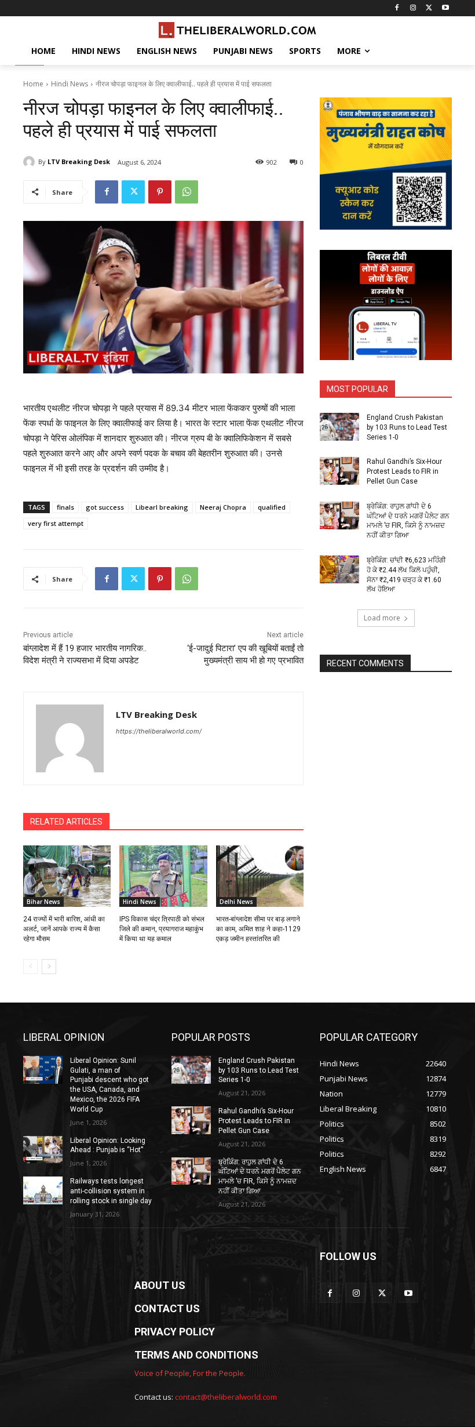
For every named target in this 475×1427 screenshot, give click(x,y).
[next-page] (49, 966)
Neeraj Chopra (223, 507)
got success (105, 507)
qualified (272, 507)
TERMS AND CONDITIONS (196, 1355)
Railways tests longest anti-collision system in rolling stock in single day (111, 1191)
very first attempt (55, 523)
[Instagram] (413, 8)
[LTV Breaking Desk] (30, 162)
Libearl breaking (162, 507)
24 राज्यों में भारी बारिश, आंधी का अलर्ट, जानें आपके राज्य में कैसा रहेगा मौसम (64, 929)
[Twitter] (429, 8)
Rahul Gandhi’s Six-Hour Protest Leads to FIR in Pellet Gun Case (404, 471)
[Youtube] (445, 8)
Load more (382, 618)
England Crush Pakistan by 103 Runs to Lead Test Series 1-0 (407, 427)
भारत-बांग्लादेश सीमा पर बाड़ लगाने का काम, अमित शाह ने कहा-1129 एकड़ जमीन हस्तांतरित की (258, 929)
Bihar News (43, 902)
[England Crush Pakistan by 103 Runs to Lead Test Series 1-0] (339, 427)
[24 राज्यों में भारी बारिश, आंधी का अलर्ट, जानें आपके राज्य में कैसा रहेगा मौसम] (67, 876)
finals (65, 507)
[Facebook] (397, 8)
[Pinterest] (159, 192)
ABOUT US (159, 1285)
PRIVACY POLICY (174, 1332)
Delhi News (236, 902)
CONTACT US (167, 1308)
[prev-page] (30, 966)
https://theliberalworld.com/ (159, 731)
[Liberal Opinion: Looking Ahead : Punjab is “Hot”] (43, 1150)
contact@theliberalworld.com (226, 1397)
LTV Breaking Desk (79, 161)
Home (33, 84)
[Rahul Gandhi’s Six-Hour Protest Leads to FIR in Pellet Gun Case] (339, 471)
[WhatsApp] (186, 192)
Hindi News (69, 84)
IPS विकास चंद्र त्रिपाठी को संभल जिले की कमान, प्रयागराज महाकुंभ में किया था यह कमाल (161, 929)
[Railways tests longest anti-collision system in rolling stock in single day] (43, 1190)
